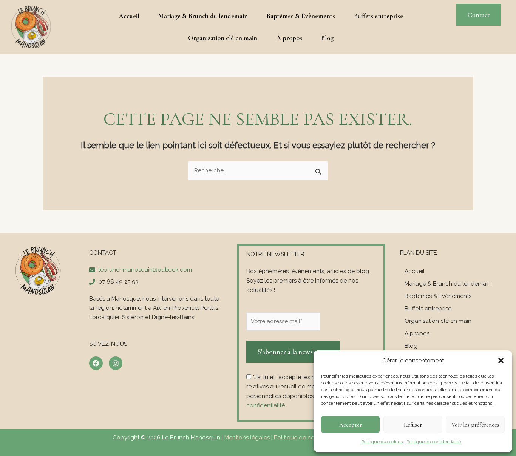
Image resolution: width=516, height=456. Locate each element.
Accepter (350, 424)
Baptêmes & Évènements (301, 16)
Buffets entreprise (378, 16)
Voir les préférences (475, 424)
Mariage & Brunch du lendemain (203, 16)
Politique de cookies (382, 441)
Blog (327, 38)
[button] (501, 360)
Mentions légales (247, 437)
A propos (289, 38)
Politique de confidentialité (433, 441)
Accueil (129, 16)
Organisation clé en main (222, 38)
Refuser (413, 424)
